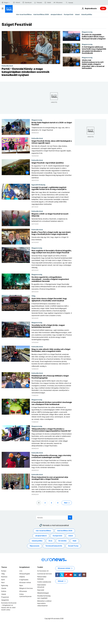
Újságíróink (5, 600)
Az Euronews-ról (42, 571)
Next (65, 503)
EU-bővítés (62, 541)
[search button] (66, 2)
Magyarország (87, 32)
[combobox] (77, 2)
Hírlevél (60, 581)
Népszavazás (34, 546)
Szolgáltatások (24, 567)
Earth (3, 579)
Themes (4, 567)
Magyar (6, 2)
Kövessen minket (25, 582)
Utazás (3, 588)
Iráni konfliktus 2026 (41, 14)
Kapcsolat (40, 590)
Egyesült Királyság (38, 184)
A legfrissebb (23, 579)
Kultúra (3, 591)
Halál (74, 541)
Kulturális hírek (7, 66)
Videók (3, 594)
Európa (3, 571)
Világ (33, 296)
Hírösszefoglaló (24, 574)
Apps (21, 585)
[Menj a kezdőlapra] (9, 9)
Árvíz (50, 541)
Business (4, 577)
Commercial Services (44, 574)
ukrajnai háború (56, 14)
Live (103, 8)
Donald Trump (73, 546)
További (40, 567)
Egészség (4, 585)
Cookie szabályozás (44, 582)
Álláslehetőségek (43, 593)
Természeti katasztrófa (53, 546)
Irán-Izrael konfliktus (24, 14)
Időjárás (22, 577)
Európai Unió (68, 14)
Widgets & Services (26, 588)
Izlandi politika (86, 14)
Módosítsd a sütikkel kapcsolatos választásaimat (44, 603)
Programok (5, 597)
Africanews (23, 591)
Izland (77, 14)
